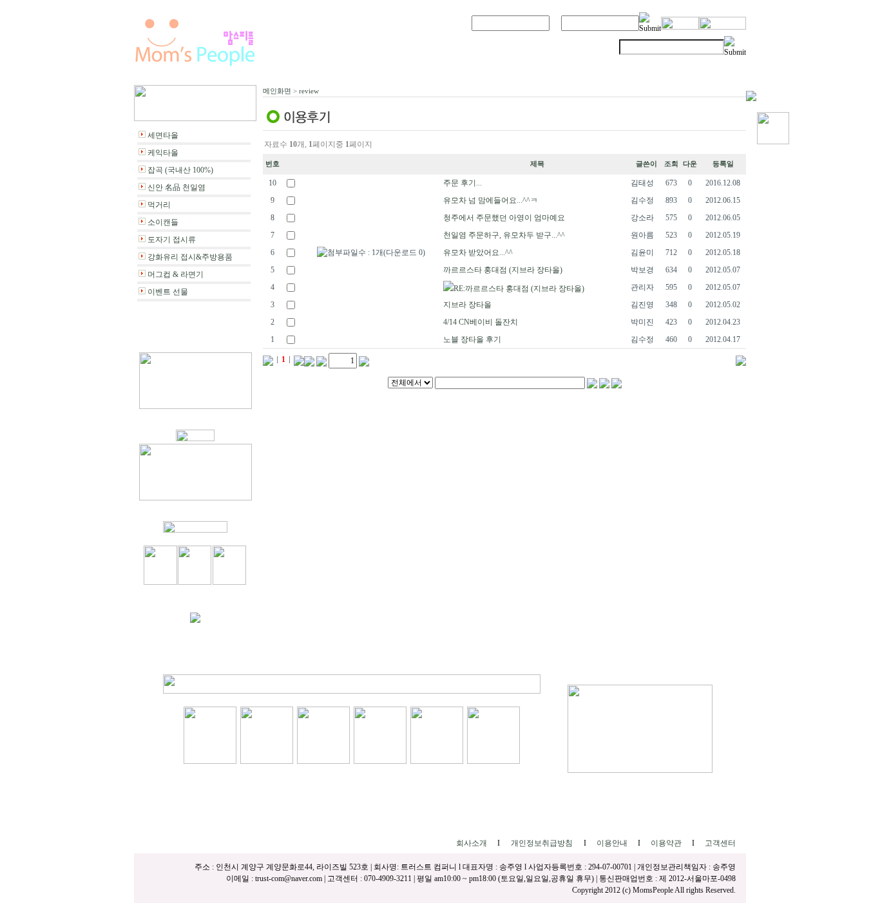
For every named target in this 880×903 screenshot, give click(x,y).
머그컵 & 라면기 (176, 274)
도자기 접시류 (172, 239)
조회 (671, 163)
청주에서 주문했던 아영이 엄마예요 (504, 217)
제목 (537, 163)
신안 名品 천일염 (177, 187)
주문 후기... (462, 182)
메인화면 (277, 91)
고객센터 (720, 843)
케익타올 (163, 152)
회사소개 (471, 843)
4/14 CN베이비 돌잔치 (480, 322)
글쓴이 (646, 163)
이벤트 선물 (168, 291)
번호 (272, 163)
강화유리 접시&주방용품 (190, 256)
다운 (690, 163)
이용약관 (666, 843)
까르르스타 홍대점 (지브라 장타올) (502, 269)
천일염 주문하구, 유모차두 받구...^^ (504, 235)
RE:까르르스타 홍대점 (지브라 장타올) (519, 288)
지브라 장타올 (467, 304)
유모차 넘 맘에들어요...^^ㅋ (490, 200)
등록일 (723, 163)
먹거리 (159, 204)
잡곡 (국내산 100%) (180, 170)
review (309, 91)
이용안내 (612, 843)
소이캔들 (163, 222)
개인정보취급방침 (542, 843)
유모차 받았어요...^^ (478, 252)
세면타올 (163, 135)
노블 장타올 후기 (472, 339)
